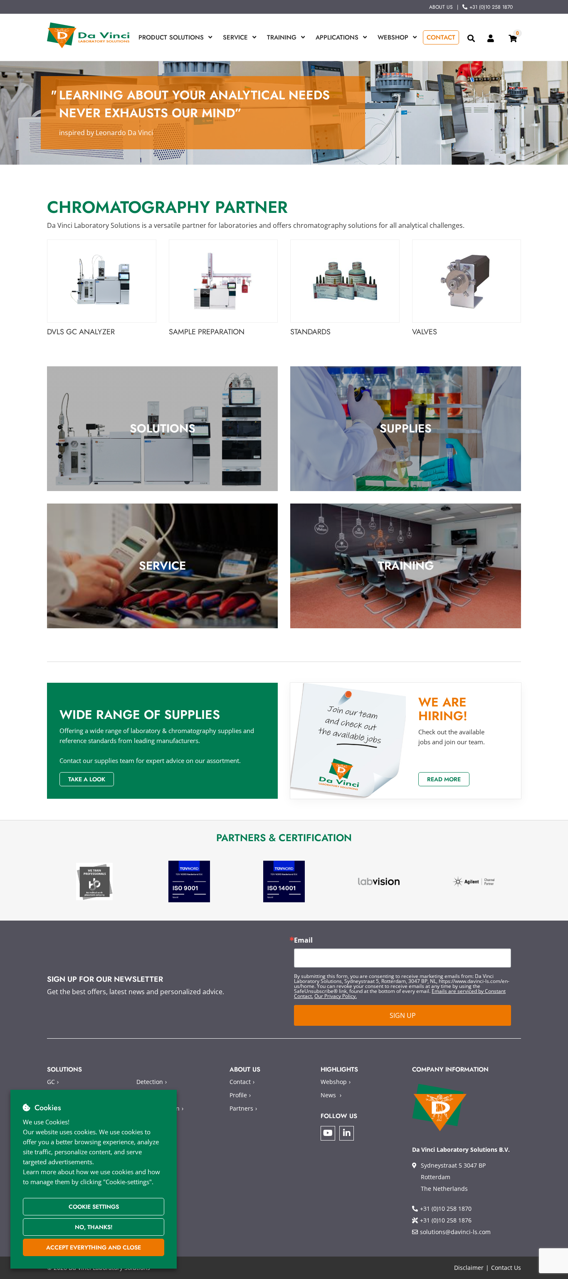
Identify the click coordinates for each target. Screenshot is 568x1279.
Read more (444, 779)
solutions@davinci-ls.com (455, 1232)
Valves (424, 332)
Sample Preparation (206, 332)
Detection (149, 1082)
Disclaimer (469, 1268)
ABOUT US (441, 7)
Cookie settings (94, 1206)
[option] (94, 881)
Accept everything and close (93, 1247)
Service (235, 37)
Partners (241, 1108)
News (328, 1095)
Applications (337, 37)
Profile (238, 1095)
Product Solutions (171, 37)
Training (281, 37)
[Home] (88, 35)
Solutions (162, 428)
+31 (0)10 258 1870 (491, 7)
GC (51, 1082)
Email (303, 940)
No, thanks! (94, 1227)
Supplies (406, 428)
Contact (441, 37)
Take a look (86, 779)
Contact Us (506, 1268)
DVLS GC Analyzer (81, 332)
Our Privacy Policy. (335, 996)
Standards (310, 332)
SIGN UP (403, 1015)
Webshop (393, 37)
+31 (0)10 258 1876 (446, 1220)
